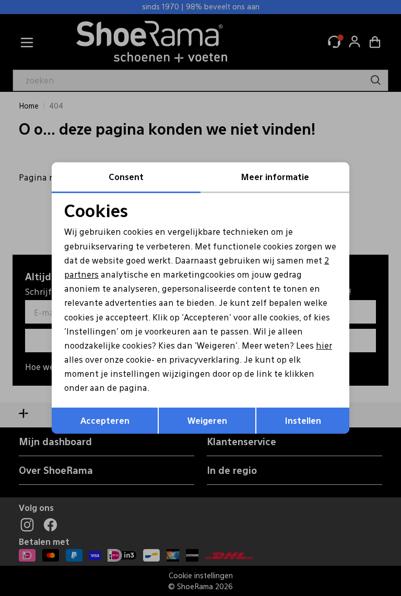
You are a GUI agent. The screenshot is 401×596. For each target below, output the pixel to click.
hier (324, 345)
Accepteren (104, 420)
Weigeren (207, 420)
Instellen (303, 420)
